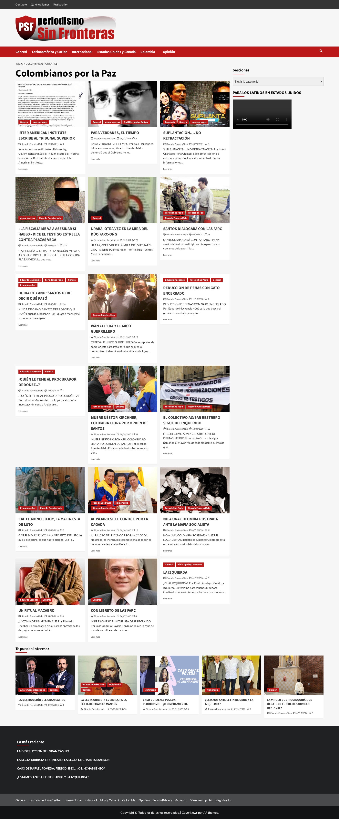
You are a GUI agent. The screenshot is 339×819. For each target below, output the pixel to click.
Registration (60, 4)
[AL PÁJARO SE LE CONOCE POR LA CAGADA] (122, 490)
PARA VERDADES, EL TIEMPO (115, 133)
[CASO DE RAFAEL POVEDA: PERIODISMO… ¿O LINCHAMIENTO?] (169, 675)
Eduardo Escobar (29, 600)
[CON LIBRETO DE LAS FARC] (122, 582)
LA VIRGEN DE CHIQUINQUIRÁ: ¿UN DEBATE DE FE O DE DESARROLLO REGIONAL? (289, 704)
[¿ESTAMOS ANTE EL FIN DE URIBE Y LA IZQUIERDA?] (231, 675)
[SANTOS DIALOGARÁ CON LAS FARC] (195, 200)
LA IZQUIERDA (175, 572)
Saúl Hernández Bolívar (136, 122)
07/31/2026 (177, 709)
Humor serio (122, 503)
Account (181, 800)
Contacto (21, 4)
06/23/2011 (125, 138)
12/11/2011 (53, 144)
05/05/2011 (197, 234)
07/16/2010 (197, 530)
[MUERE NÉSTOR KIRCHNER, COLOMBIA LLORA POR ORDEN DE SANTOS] (122, 389)
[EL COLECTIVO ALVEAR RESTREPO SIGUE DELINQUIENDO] (195, 389)
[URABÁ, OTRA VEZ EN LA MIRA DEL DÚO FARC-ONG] (122, 200)
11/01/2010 (53, 390)
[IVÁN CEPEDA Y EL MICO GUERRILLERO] (122, 297)
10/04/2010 (197, 429)
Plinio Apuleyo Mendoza (190, 564)
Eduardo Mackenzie (30, 280)
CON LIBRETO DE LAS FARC (113, 610)
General (21, 51)
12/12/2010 (125, 337)
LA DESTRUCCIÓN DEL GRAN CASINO (41, 700)
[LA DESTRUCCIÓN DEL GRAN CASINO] (45, 675)
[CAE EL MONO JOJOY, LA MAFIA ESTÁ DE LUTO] (50, 490)
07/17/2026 (301, 713)
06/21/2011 (197, 144)
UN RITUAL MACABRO (36, 610)
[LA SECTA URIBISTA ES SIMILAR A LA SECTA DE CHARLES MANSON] (107, 675)
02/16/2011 (53, 304)
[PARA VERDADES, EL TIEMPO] (122, 104)
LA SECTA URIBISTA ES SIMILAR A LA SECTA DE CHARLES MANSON (104, 702)
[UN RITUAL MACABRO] (50, 582)
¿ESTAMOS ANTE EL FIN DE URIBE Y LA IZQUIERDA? (52, 777)
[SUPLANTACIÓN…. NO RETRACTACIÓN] (195, 104)
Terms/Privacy (162, 800)
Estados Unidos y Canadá (116, 51)
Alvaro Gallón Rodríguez (32, 690)
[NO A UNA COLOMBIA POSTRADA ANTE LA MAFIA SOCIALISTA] (195, 490)
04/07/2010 (53, 616)
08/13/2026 (115, 709)
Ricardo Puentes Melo (32, 144)
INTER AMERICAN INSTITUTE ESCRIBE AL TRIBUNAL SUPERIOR (46, 135)
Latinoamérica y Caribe (49, 51)
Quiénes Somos (40, 4)
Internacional (82, 51)
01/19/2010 (197, 578)
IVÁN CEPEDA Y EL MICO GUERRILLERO (111, 328)
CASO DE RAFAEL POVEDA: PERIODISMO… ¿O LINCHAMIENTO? (165, 702)
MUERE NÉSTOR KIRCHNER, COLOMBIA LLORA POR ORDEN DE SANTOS (119, 423)
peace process (40, 122)
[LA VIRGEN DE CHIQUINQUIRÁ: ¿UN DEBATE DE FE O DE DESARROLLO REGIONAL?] (294, 675)
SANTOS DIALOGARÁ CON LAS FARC (192, 229)
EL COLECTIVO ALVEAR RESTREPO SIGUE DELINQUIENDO (191, 420)
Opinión (173, 53)
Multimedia (115, 684)
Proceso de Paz (195, 213)
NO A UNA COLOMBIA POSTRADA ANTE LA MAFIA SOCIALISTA (190, 521)
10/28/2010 (125, 434)
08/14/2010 (125, 530)
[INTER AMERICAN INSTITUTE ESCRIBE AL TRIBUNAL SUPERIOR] (50, 104)
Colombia (151, 53)
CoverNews (190, 812)
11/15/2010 (197, 299)
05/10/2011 (125, 240)
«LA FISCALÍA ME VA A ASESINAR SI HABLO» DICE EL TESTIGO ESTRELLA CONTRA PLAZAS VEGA (49, 234)
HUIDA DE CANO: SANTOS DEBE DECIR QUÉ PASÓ (44, 295)
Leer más (22, 168)
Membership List (201, 800)
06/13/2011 (53, 245)
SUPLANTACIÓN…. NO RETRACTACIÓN (182, 135)
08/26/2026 (53, 705)
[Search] (321, 51)
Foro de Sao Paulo (174, 213)
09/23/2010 (53, 530)
